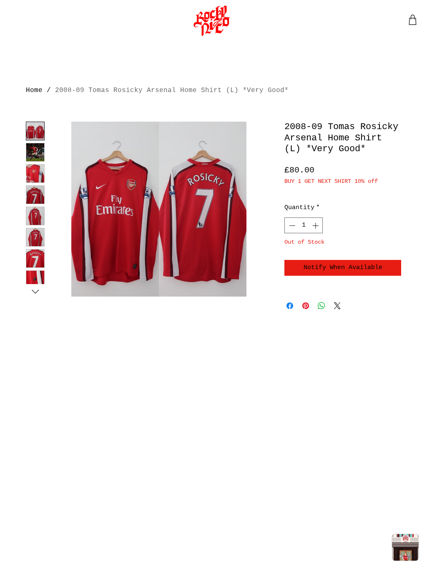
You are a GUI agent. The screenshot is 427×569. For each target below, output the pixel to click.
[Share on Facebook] (290, 306)
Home (34, 90)
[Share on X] (337, 306)
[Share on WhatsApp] (321, 306)
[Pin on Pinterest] (306, 306)
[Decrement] (291, 225)
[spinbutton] (304, 225)
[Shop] (412, 19)
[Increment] (316, 225)
